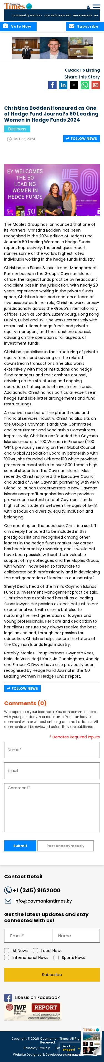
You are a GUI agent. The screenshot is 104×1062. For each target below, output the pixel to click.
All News (20, 950)
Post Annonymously (66, 845)
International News (30, 957)
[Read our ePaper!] (91, 1056)
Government (82, 15)
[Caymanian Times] (18, 6)
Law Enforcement (57, 15)
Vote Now (21, 26)
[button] (26, 48)
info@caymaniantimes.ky (43, 901)
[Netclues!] (75, 1054)
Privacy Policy (37, 1048)
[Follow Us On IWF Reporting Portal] (52, 1012)
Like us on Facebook (37, 998)
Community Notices (27, 15)
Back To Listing (84, 70)
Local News (51, 950)
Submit (20, 845)
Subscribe (52, 974)
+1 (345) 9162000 (36, 890)
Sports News (73, 957)
